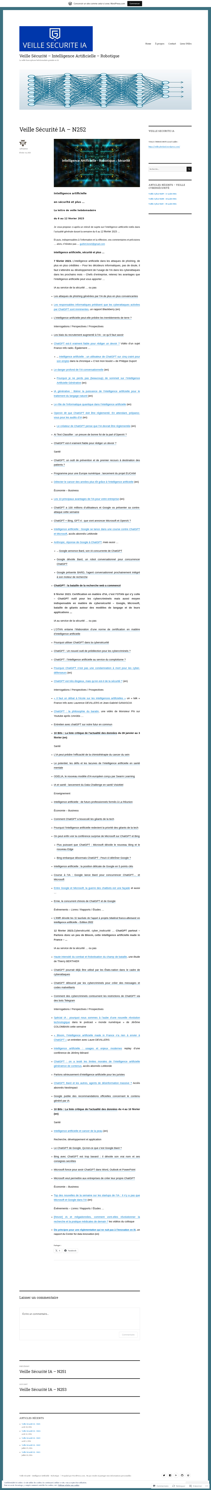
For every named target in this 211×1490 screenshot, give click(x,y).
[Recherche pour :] (168, 169)
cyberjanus (23, 149)
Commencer (135, 3)
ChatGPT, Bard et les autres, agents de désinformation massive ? (93, 1083)
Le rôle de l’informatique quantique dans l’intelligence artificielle (90, 404)
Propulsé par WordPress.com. (73, 1476)
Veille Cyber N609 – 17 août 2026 (162, 194)
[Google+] (176, 1475)
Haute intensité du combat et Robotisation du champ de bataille (90, 956)
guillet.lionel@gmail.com (92, 244)
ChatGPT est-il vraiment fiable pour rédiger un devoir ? (87, 343)
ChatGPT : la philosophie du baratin (76, 711)
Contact (172, 43)
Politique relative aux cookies (68, 1485)
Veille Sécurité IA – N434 (31, 1431)
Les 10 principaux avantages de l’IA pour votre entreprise (86, 499)
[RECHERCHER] (189, 169)
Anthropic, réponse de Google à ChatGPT (77, 542)
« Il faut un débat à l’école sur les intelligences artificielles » (90, 698)
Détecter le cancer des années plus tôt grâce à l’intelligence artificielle (93, 481)
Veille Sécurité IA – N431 (31, 1452)
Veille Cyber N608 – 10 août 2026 (162, 199)
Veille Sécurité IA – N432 (31, 1445)
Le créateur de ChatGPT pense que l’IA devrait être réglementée (93, 426)
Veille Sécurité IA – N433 (31, 1438)
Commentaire (128, 1334)
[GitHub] (182, 1475)
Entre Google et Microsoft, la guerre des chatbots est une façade (92, 888)
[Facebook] (170, 1475)
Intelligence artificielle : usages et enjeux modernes (88, 1048)
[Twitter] (164, 1475)
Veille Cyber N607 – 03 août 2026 (162, 204)
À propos (159, 43)
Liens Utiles (186, 43)
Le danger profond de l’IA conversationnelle (78, 369)
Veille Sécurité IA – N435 (31, 1424)
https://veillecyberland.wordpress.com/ (164, 147)
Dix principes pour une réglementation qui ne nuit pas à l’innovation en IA (95, 1230)
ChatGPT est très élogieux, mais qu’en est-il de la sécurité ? (88, 681)
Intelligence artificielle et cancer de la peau (78, 1131)
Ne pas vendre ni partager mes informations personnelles (108, 1476)
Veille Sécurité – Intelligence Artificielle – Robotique (69, 56)
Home (148, 43)
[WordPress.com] (188, 1475)
